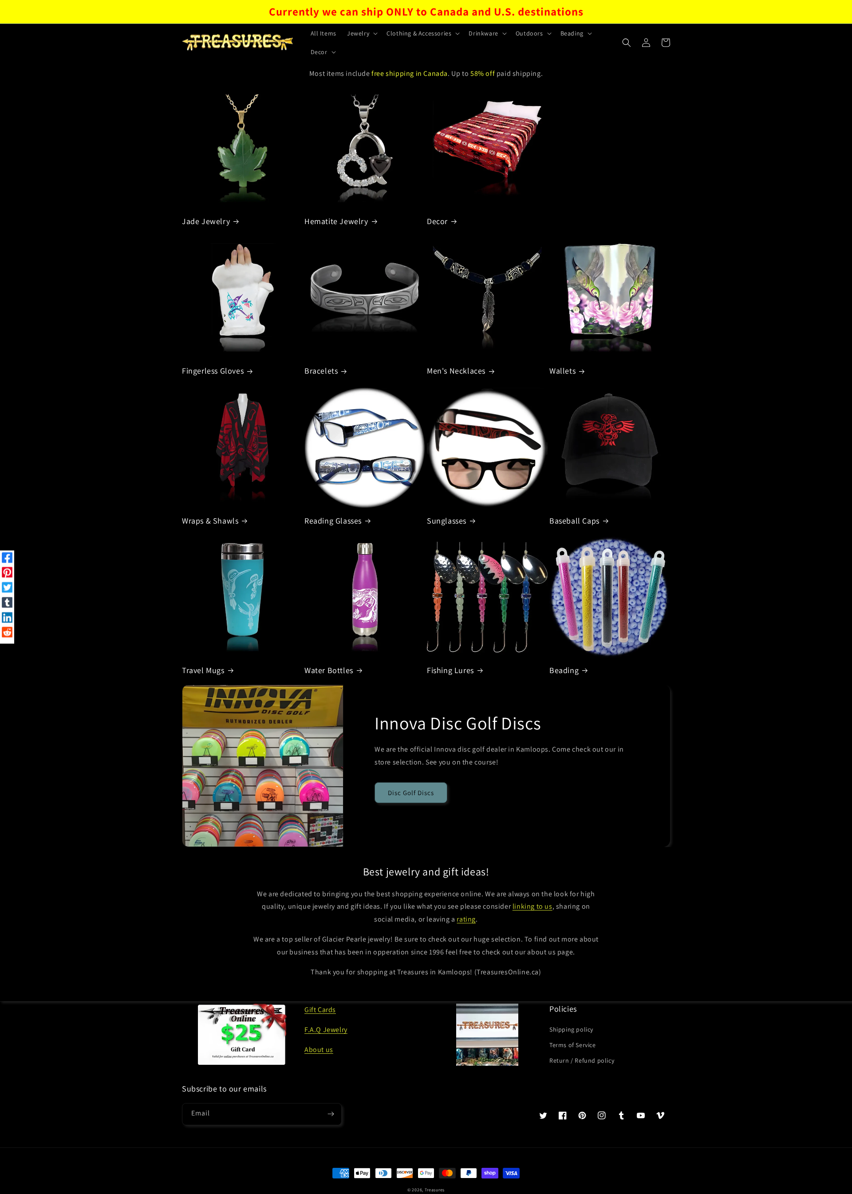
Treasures (435, 1190)
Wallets (562, 371)
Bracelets (321, 371)
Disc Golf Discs (411, 792)
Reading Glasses (333, 521)
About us (318, 1049)
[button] (361, 33)
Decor (437, 221)
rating (466, 919)
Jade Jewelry (206, 221)
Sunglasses (446, 521)
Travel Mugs (203, 670)
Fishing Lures (450, 670)
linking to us (532, 906)
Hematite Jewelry (336, 221)
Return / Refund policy (581, 1060)
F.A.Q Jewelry (325, 1029)
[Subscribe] (330, 1114)
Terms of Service (572, 1045)
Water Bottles (328, 670)
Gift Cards (320, 1009)
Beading (564, 670)
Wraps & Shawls (210, 521)
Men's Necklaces (456, 371)
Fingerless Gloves (213, 371)
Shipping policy (571, 1029)
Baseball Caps (574, 521)
